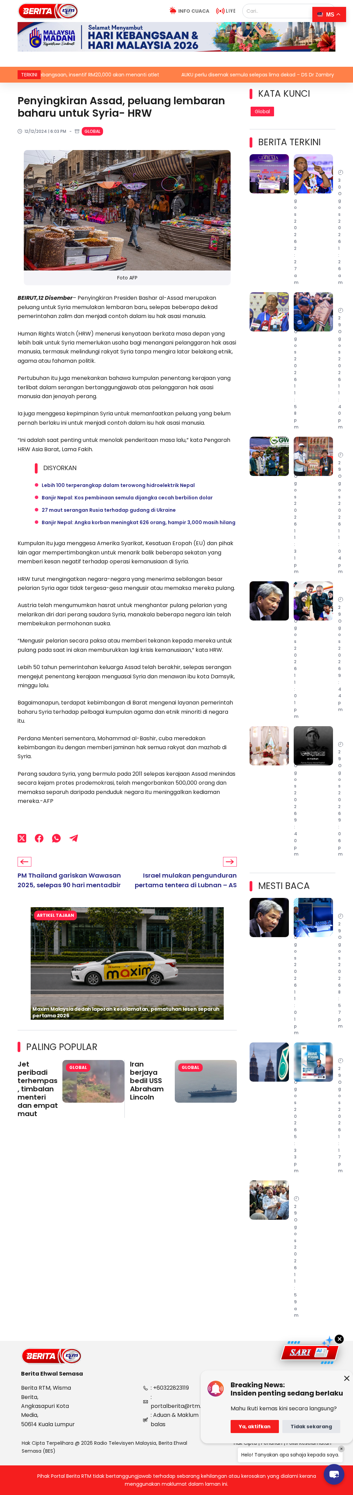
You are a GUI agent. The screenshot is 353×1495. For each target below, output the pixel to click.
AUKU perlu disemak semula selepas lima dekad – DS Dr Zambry (204, 74)
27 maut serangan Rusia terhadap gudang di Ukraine (109, 510)
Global (92, 131)
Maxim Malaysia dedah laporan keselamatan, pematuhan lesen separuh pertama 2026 (126, 1012)
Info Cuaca (193, 11)
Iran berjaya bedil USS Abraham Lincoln (147, 1080)
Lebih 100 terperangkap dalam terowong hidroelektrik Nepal (118, 485)
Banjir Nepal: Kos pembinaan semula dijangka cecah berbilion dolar (127, 497)
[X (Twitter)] (22, 838)
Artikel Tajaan (55, 915)
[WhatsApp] (56, 838)
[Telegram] (73, 838)
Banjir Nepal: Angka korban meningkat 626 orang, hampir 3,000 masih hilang (138, 522)
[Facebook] (39, 838)
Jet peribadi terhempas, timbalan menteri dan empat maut (38, 1088)
